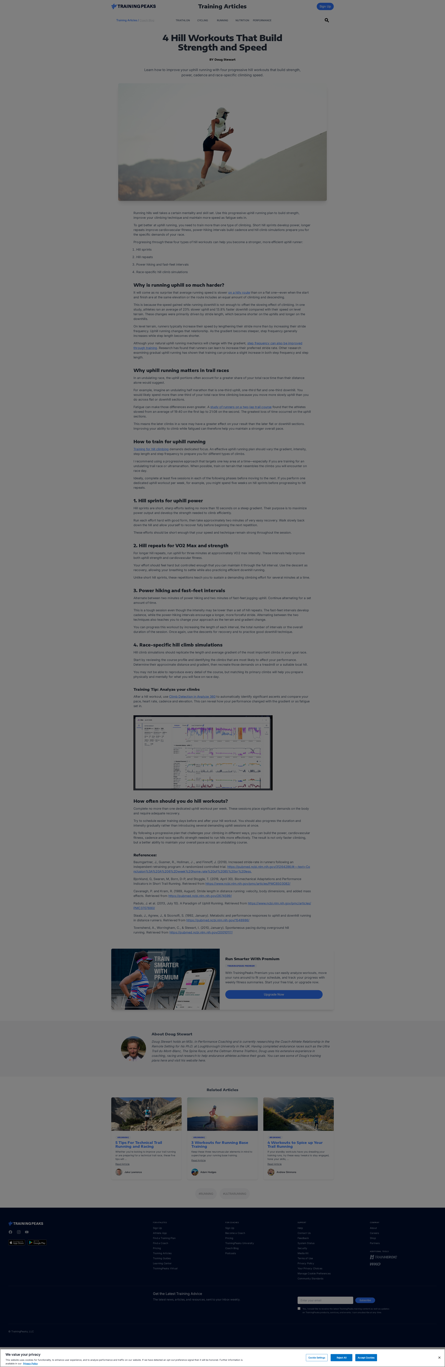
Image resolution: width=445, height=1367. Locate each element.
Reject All (341, 1357)
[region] (222, 1358)
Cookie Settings (316, 1357)
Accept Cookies (366, 1357)
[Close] (439, 1357)
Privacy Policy (30, 1363)
